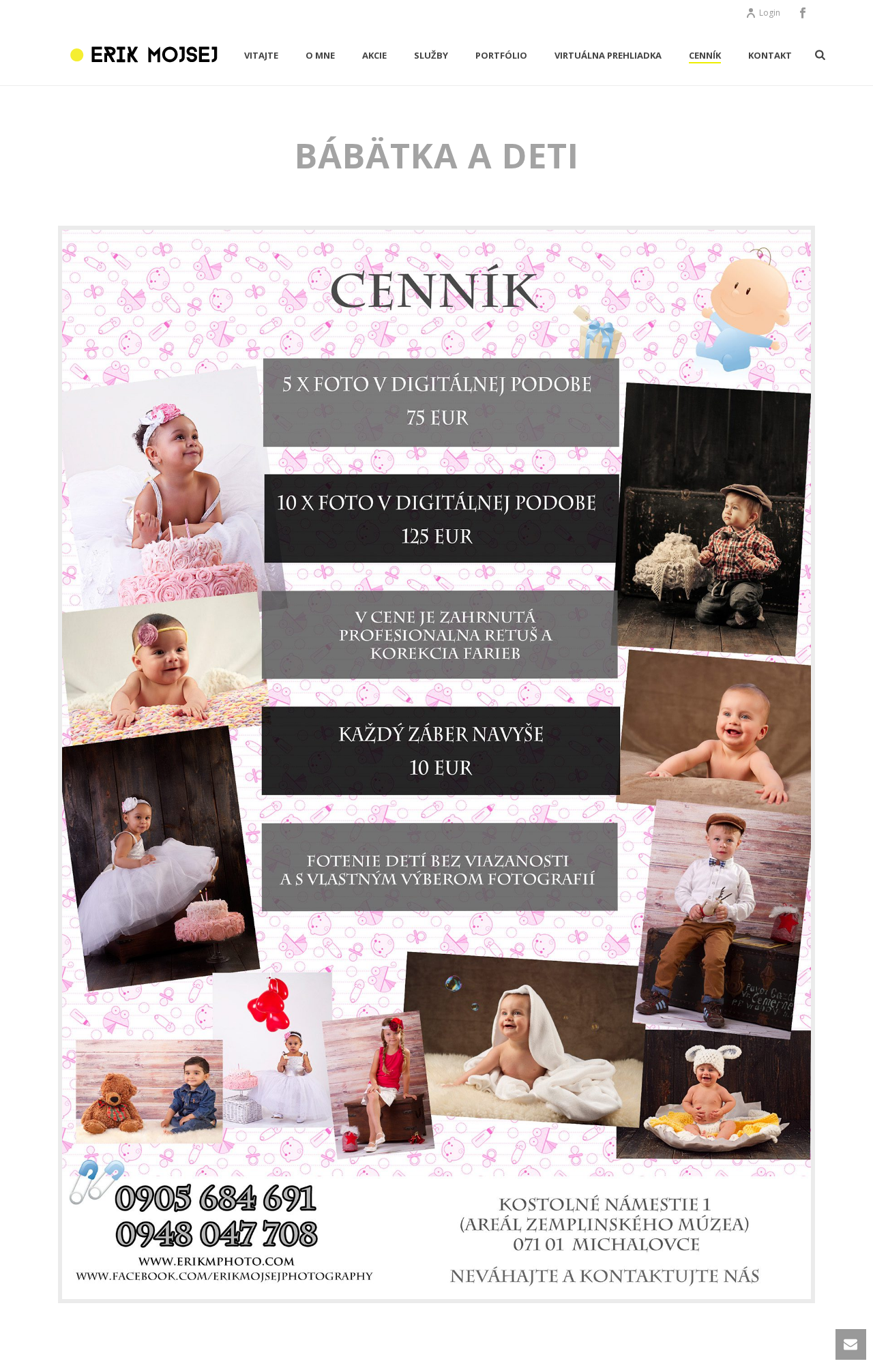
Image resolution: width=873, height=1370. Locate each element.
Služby (431, 55)
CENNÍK (705, 55)
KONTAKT (770, 55)
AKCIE (374, 55)
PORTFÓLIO (501, 55)
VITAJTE (261, 55)
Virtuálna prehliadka (608, 55)
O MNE (320, 55)
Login (769, 12)
